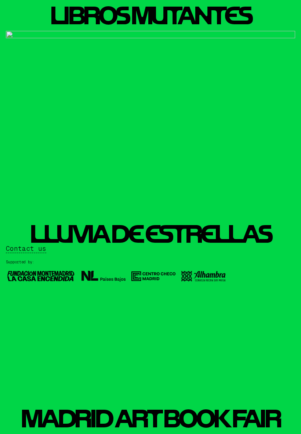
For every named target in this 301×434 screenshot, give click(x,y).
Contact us (26, 248)
